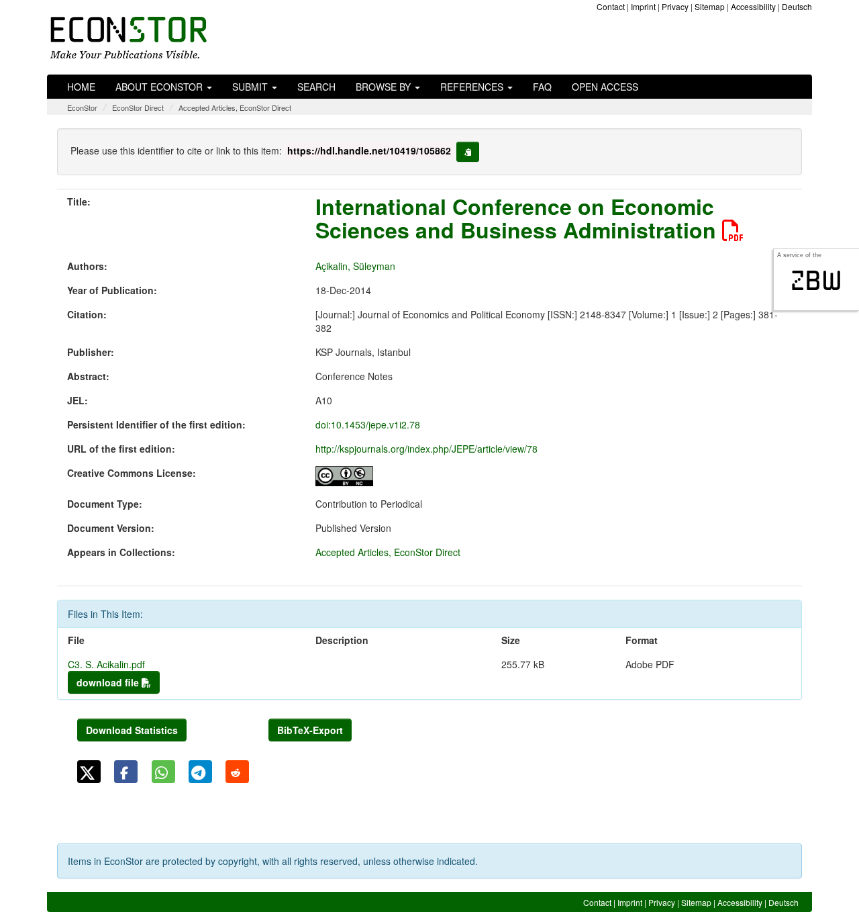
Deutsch (797, 6)
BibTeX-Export (310, 730)
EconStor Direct (138, 107)
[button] (89, 771)
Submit (251, 86)
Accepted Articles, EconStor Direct (235, 107)
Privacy (675, 6)
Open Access (605, 86)
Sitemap (710, 6)
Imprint (643, 6)
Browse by (384, 86)
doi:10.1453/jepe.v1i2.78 (367, 424)
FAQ (542, 86)
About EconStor (160, 86)
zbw (816, 281)
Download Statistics (132, 730)
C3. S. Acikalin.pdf (106, 664)
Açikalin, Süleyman (355, 266)
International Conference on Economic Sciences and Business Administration (518, 218)
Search (316, 86)
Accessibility (753, 6)
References (473, 86)
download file (109, 682)
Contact (611, 6)
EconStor (82, 107)
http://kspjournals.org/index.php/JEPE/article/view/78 (426, 448)
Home (81, 86)
